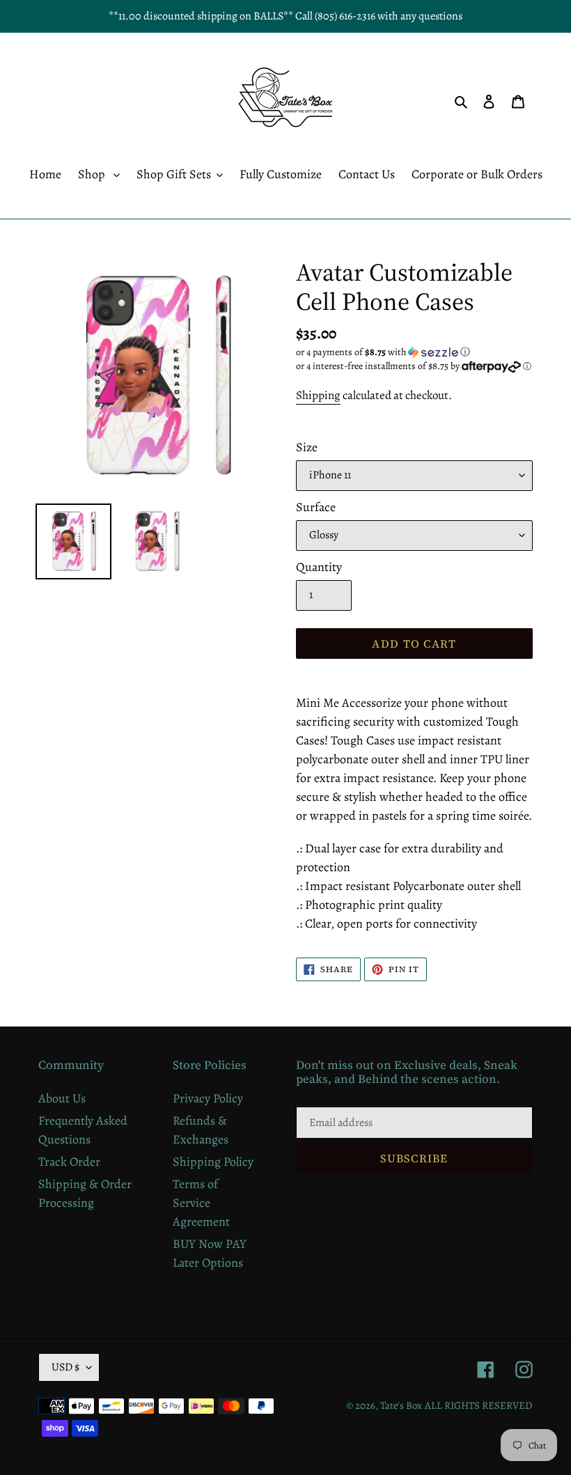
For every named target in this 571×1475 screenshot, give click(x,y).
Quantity (319, 567)
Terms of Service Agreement (201, 1203)
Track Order (69, 1161)
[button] (383, 352)
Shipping (318, 395)
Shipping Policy (213, 1161)
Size (307, 447)
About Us (62, 1098)
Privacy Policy (208, 1098)
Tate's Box (401, 1405)
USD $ (65, 1367)
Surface (316, 507)
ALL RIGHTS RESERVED (479, 1405)
